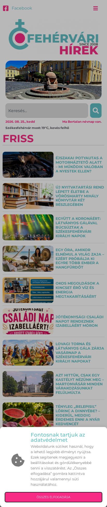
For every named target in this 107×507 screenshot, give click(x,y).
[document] (53, 253)
